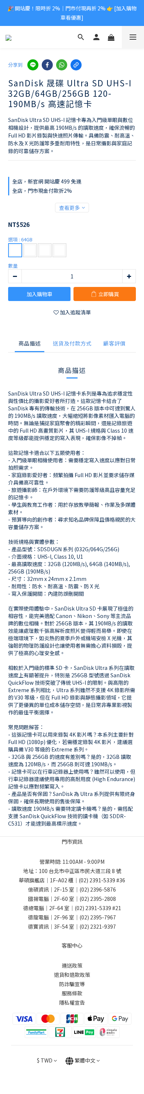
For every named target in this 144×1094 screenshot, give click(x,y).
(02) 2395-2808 (97, 898)
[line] (32, 64)
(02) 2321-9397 (97, 926)
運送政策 (72, 965)
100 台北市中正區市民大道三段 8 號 (80, 871)
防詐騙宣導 (72, 984)
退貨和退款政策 (72, 974)
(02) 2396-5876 (97, 889)
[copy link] (76, 64)
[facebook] (47, 64)
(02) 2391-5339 (97, 880)
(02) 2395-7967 (97, 917)
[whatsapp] (61, 64)
